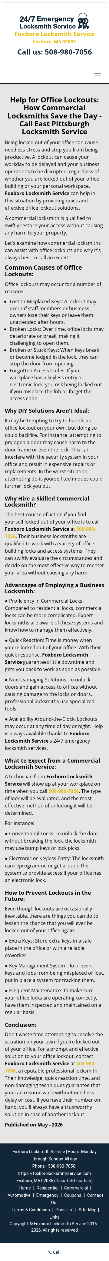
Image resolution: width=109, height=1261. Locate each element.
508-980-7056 (68, 52)
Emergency (47, 1195)
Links (55, 1217)
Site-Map (88, 1209)
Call (56, 1252)
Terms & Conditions (31, 1209)
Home (25, 1188)
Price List (65, 1209)
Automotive (19, 1195)
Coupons (72, 1195)
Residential (47, 1188)
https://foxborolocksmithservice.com (54, 1173)
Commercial (76, 1188)
